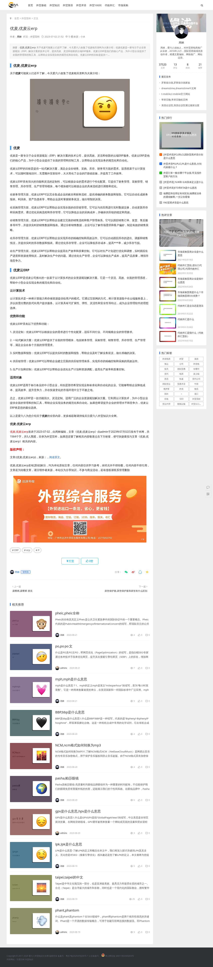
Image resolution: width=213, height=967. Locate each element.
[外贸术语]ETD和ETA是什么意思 (180, 187)
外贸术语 (81, 5)
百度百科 (21, 959)
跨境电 (196, 363)
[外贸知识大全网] (13, 6)
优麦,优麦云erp (23, 28)
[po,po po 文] (31, 657)
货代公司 (196, 378)
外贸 (181, 358)
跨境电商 (166, 358)
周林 (19, 36)
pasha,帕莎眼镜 (67, 778)
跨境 (181, 388)
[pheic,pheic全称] (31, 624)
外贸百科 (26, 18)
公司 (181, 363)
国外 (166, 393)
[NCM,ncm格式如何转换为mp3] (31, 756)
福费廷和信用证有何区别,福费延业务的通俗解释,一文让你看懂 (182, 195)
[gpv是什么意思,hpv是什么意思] (31, 822)
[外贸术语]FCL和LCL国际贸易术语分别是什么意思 (183, 156)
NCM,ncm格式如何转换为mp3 (78, 745)
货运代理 (166, 403)
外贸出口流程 (197, 403)
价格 (166, 398)
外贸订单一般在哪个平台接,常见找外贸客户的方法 (182, 174)
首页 (30, 5)
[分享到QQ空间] (147, 572)
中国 (196, 383)
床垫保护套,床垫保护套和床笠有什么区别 (126, 590)
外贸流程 (196, 398)
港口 (196, 393)
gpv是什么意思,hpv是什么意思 (78, 811)
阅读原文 (54, 457)
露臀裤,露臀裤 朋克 (22, 590)
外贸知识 (55, 5)
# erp (27, 550)
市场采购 (123, 5)
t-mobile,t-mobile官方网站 (175, 94)
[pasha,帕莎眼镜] (31, 789)
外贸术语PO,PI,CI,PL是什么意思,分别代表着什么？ (182, 165)
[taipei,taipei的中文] (31, 888)
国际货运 (166, 383)
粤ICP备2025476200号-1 (77, 955)
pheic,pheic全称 (67, 613)
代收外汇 (110, 5)
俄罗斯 (166, 388)
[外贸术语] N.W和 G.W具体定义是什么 (183, 182)
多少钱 (196, 373)
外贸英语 (68, 5)
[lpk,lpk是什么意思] (31, 855)
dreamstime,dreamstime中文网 (178, 88)
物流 (196, 388)
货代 (166, 373)
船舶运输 (181, 403)
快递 (181, 378)
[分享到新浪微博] (133, 572)
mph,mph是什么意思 (71, 679)
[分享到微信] (126, 572)
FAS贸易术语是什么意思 (175, 202)
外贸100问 (96, 5)
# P (37, 550)
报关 (166, 368)
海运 (166, 363)
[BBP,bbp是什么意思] (31, 723)
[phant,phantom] (31, 921)
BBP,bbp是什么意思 (70, 712)
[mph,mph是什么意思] (31, 690)
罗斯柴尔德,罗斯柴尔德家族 (175, 82)
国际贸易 (181, 368)
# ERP (15, 550)
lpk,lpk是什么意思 (68, 844)
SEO (181, 398)
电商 (181, 373)
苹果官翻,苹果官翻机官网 (174, 99)
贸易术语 (181, 383)
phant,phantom (67, 910)
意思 (166, 378)
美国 (196, 358)
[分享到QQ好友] (140, 572)
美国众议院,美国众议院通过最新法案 (180, 105)
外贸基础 (41, 5)
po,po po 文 (63, 646)
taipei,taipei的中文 (69, 877)
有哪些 (196, 368)
